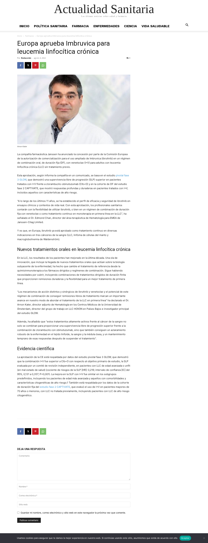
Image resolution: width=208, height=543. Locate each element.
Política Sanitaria (50, 26)
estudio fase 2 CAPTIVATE (55, 386)
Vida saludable (155, 26)
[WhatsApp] (43, 65)
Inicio (24, 26)
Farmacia (80, 26)
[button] (187, 25)
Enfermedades (106, 26)
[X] (28, 65)
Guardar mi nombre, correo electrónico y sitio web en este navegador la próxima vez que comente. (73, 512)
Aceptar (185, 538)
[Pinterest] (35, 65)
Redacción (26, 58)
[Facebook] (20, 65)
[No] (204, 538)
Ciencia (130, 26)
